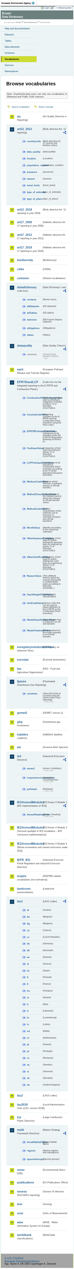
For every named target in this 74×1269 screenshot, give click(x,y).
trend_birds (33, 185)
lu (28, 1017)
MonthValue (33, 527)
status (30, 335)
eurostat (22, 659)
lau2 (20, 1095)
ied (19, 756)
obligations (33, 328)
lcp (19, 1117)
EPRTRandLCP (27, 382)
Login (46, 8)
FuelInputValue (34, 448)
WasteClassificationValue (34, 619)
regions (31, 1150)
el (28, 964)
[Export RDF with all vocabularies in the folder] (64, 133)
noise (21, 1169)
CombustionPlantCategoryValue (34, 398)
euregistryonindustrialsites (29, 647)
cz (28, 937)
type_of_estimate (34, 192)
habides (22, 734)
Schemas (10, 53)
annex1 (31, 768)
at (28, 910)
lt (27, 1011)
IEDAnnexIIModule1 (29, 802)
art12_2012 (24, 129)
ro (28, 1058)
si (28, 1071)
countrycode (34, 141)
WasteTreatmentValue (34, 630)
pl (28, 1044)
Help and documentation (17, 28)
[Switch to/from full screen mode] (53, 8)
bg (28, 923)
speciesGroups (34, 1159)
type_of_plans (34, 199)
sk (28, 1078)
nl (28, 1038)
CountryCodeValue (34, 414)
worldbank (24, 1234)
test (19, 1204)
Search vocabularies (21, 107)
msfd (20, 1129)
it (27, 1004)
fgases (21, 681)
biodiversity (25, 260)
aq (18, 116)
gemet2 (22, 712)
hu (28, 990)
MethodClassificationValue (34, 494)
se (28, 1064)
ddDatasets (33, 306)
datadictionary (27, 287)
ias (19, 747)
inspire (21, 876)
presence (32, 172)
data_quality (33, 151)
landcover (24, 888)
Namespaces (11, 71)
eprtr (20, 369)
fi (27, 977)
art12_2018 (24, 209)
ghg (19, 721)
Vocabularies (12, 59)
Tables (8, 40)
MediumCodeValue (34, 481)
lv (28, 1024)
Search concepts (45, 107)
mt (28, 1031)
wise (20, 1222)
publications (25, 1182)
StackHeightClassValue (34, 594)
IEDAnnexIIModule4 (29, 843)
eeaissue (32, 319)
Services (9, 65)
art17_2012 (24, 234)
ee (28, 957)
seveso (22, 1191)
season (31, 178)
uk (28, 1085)
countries (32, 693)
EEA (19, 3)
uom (20, 1213)
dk (28, 950)
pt (28, 1051)
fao (19, 668)
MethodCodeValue (34, 509)
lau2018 (22, 1104)
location (31, 158)
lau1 (20, 901)
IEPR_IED (23, 859)
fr (28, 984)
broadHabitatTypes (34, 1142)
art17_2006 (24, 222)
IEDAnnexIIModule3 (29, 827)
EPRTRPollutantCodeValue (34, 431)
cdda (20, 269)
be (28, 916)
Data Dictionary (30, 22)
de (28, 943)
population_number (34, 165)
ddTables (32, 313)
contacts (31, 299)
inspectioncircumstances (34, 777)
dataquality (24, 345)
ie (28, 997)
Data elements (12, 47)
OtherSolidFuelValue (34, 557)
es (28, 970)
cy (28, 930)
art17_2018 (24, 247)
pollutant (32, 789)
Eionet (18, 22)
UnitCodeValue (34, 603)
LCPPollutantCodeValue (34, 462)
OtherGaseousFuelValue (34, 538)
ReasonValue (34, 576)
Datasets (9, 34)
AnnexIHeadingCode (34, 814)
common (23, 278)
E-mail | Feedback (14, 1258)
